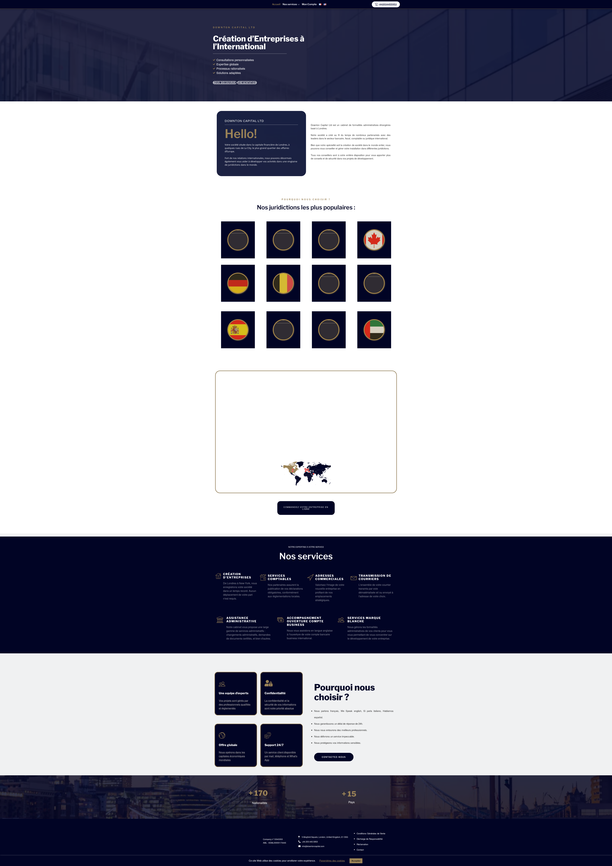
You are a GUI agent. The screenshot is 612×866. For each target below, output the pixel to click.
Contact (360, 849)
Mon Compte (309, 4)
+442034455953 (388, 4)
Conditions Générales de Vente (371, 833)
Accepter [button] (356, 860)
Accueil (276, 4)
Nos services (290, 4)
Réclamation (362, 844)
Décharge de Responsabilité (369, 838)
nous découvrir (224, 82)
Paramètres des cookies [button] (332, 860)
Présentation (247, 82)
